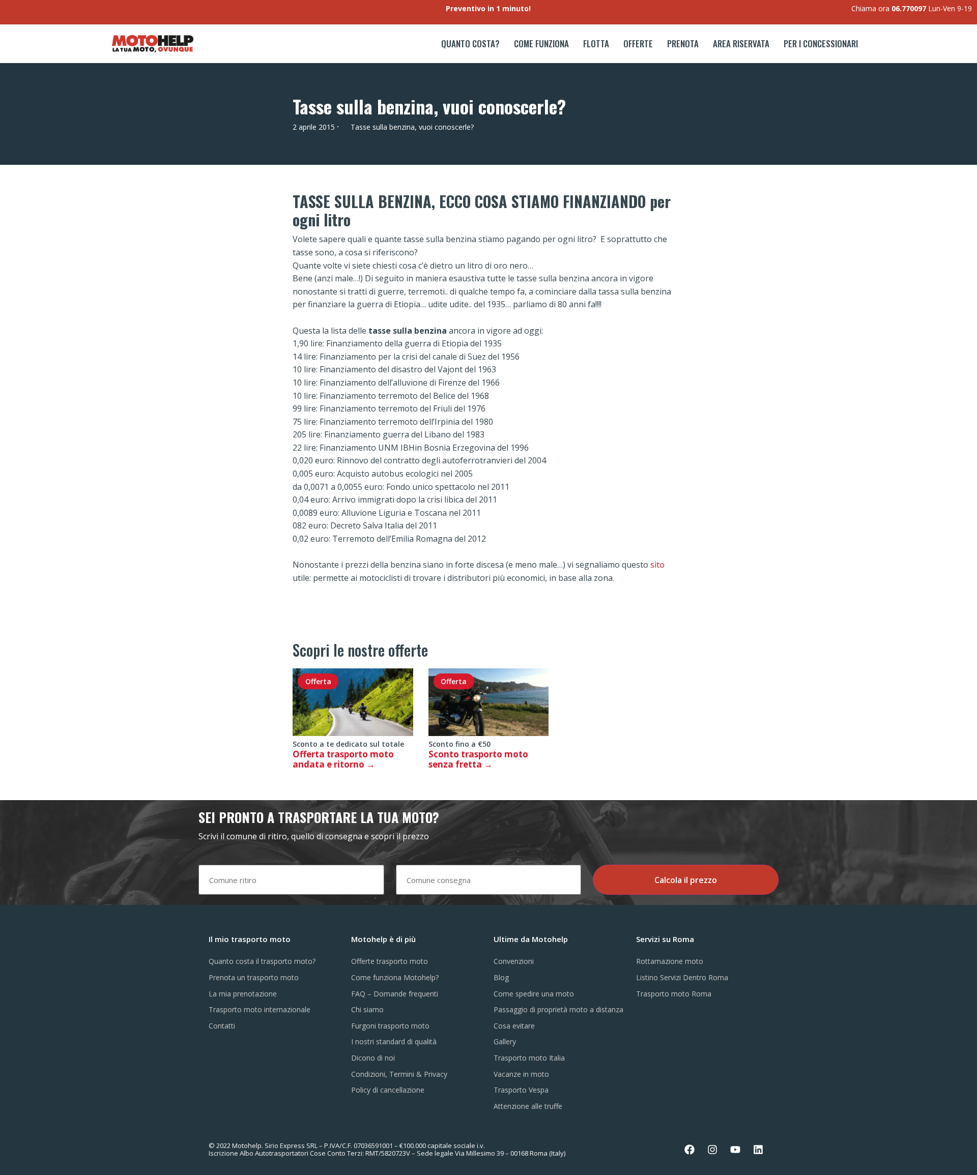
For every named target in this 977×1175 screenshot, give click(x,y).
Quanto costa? (470, 43)
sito (657, 564)
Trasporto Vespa (521, 1090)
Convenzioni (514, 961)
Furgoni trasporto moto (390, 1026)
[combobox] (291, 880)
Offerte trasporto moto (389, 961)
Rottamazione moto (669, 961)
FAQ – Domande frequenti (394, 993)
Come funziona (541, 43)
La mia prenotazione (243, 993)
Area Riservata (741, 43)
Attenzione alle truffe (528, 1106)
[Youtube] (735, 1149)
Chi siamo (367, 1009)
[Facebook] (689, 1149)
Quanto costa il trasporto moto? (262, 961)
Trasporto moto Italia (529, 1058)
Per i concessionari (821, 43)
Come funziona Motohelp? (395, 977)
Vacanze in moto (521, 1074)
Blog (501, 977)
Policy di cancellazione (387, 1090)
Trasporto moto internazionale (259, 1009)
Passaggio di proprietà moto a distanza (558, 1009)
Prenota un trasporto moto (254, 977)
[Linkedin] (758, 1149)
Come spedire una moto (534, 993)
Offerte (638, 43)
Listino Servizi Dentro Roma (682, 977)
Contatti (222, 1026)
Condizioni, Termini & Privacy (399, 1074)
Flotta (596, 43)
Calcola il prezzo (685, 880)
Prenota (683, 43)
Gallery (505, 1041)
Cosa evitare (514, 1026)
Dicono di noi (373, 1058)
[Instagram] (712, 1149)
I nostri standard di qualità (394, 1041)
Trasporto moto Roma (673, 993)
